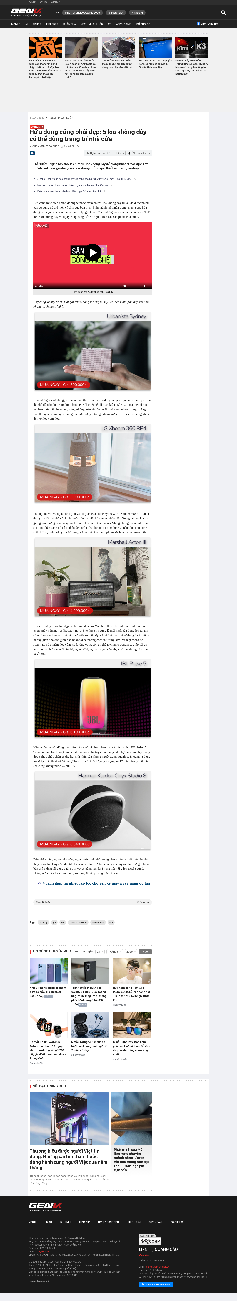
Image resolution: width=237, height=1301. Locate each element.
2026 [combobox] (129, 951)
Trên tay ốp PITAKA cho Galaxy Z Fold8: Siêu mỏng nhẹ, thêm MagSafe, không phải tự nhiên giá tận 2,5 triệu (88, 996)
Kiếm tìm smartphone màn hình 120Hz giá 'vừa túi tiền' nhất (69, 191)
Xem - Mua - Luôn (92, 24)
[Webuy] (90, 124)
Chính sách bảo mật (39, 1281)
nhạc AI (138, 12)
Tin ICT (37, 24)
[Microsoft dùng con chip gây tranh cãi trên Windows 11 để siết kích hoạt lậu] (155, 47)
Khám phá (69, 24)
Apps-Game (123, 24)
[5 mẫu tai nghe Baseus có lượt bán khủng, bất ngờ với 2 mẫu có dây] (90, 1025)
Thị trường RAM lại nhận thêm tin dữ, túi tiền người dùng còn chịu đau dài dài (117, 64)
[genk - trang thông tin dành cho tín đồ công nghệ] (45, 1207)
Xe (109, 24)
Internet (52, 24)
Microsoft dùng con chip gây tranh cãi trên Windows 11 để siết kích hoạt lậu (155, 64)
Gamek (32, 2)
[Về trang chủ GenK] (27, 12)
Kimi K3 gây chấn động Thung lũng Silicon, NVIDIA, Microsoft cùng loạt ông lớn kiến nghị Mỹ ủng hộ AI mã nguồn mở (191, 67)
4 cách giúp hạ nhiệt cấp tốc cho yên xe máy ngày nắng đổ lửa (96, 883)
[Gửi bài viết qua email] (32, 154)
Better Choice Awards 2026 (83, 12)
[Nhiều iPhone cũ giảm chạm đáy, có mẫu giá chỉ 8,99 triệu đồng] (49, 971)
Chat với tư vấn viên (157, 1284)
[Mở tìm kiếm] (223, 12)
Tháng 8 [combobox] (113, 951)
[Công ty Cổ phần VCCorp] (150, 1246)
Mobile (15, 24)
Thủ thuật (134, 1221)
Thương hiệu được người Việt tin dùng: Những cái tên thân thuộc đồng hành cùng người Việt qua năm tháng (68, 1159)
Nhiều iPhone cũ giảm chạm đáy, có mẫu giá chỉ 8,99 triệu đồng (48, 992)
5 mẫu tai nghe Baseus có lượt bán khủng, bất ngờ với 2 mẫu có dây (89, 1046)
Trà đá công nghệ (109, 1221)
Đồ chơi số (143, 24)
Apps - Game (155, 1221)
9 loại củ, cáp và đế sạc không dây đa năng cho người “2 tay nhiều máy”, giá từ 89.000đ (85, 179)
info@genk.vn (42, 1251)
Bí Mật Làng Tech (210, 24)
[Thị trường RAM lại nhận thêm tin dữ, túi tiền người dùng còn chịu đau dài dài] (118, 47)
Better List (117, 12)
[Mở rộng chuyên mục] (223, 24)
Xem (145, 952)
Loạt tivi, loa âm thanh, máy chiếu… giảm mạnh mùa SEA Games (73, 185)
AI (26, 24)
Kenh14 (43, 2)
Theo (92, 902)
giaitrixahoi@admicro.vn (158, 1267)
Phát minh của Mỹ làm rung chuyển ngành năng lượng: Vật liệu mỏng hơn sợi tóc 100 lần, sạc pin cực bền (131, 1159)
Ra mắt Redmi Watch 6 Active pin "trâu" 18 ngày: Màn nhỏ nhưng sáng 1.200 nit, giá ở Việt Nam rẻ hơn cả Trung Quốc (48, 1050)
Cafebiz (55, 2)
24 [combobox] (98, 951)
